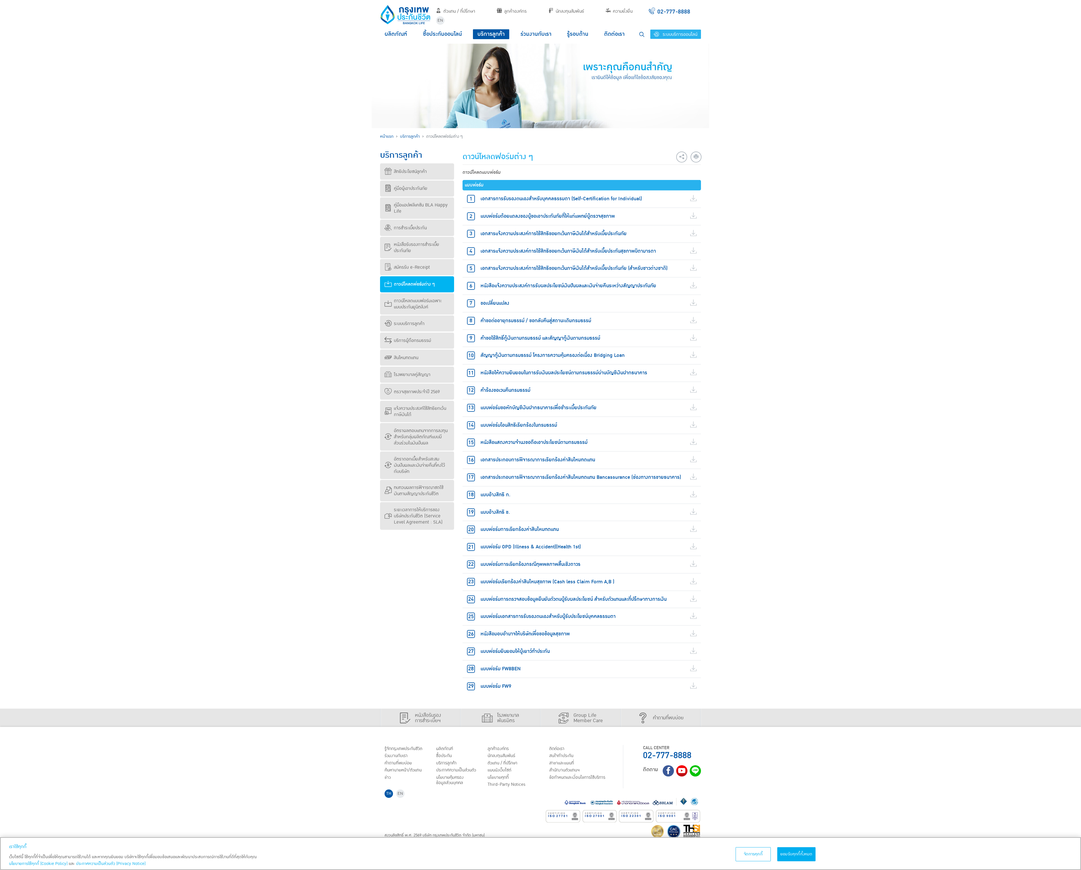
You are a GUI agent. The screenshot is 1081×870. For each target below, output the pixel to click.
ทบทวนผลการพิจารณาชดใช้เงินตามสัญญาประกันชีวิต (418, 490)
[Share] (682, 157)
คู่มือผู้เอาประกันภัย (410, 188)
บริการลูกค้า (491, 34)
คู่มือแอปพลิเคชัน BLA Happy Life (421, 208)
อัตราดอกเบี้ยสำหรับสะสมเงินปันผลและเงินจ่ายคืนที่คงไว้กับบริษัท (419, 465)
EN (440, 20)
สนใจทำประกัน (561, 755)
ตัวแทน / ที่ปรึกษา (459, 11)
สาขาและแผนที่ (561, 763)
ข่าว (388, 777)
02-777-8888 (667, 755)
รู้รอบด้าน (577, 34)
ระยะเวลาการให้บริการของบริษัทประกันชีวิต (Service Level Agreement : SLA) (418, 516)
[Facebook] (668, 770)
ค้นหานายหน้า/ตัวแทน (403, 770)
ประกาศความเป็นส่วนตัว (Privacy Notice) (111, 863)
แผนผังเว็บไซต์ (499, 770)
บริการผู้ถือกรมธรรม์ (412, 340)
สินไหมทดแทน (406, 357)
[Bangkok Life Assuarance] (405, 15)
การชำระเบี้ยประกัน (410, 228)
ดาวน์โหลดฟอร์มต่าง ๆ (414, 284)
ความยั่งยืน (623, 11)
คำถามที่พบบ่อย (398, 763)
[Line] (695, 770)
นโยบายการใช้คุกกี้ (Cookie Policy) (38, 863)
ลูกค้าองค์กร (515, 11)
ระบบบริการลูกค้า (409, 323)
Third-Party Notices (507, 784)
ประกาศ (456, 770)
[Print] (696, 157)
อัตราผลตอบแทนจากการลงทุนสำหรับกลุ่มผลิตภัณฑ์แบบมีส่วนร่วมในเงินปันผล (421, 437)
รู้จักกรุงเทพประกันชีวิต (403, 748)
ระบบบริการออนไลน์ (679, 34)
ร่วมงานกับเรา (536, 34)
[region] (540, 853)
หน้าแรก (387, 136)
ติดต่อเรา (614, 34)
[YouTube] (681, 770)
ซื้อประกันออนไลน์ (442, 34)
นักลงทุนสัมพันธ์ (570, 11)
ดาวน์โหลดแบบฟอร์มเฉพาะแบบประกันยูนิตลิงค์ (418, 304)
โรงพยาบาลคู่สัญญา (412, 374)
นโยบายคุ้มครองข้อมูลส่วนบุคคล (450, 780)
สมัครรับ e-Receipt (412, 267)
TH (388, 793)
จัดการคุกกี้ (753, 854)
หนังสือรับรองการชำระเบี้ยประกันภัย (416, 247)
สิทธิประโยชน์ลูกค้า (410, 171)
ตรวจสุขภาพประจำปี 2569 (417, 391)
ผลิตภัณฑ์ (396, 34)
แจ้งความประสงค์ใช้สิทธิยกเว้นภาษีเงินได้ (420, 411)
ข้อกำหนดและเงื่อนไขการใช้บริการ (577, 777)
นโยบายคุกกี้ (498, 777)
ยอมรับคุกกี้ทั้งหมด (796, 854)
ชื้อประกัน (444, 755)
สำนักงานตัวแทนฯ (564, 770)
